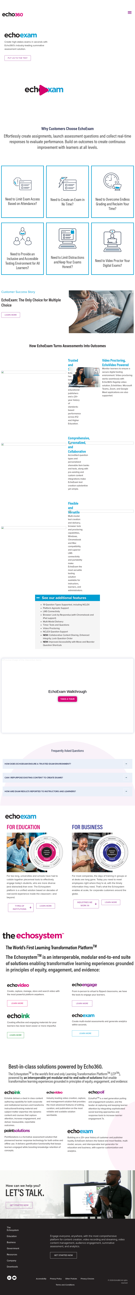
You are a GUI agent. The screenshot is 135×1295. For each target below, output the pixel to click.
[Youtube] (14, 1278)
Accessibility (41, 1279)
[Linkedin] (9, 1278)
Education (12, 1236)
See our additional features (64, 598)
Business (11, 1242)
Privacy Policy (56, 1279)
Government (13, 1248)
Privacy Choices (87, 1279)
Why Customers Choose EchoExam (67, 128)
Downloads (12, 1266)
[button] (130, 12)
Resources (12, 1254)
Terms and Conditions (65, 1285)
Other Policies (71, 1279)
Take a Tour (67, 699)
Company (11, 1260)
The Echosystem (13, 1229)
